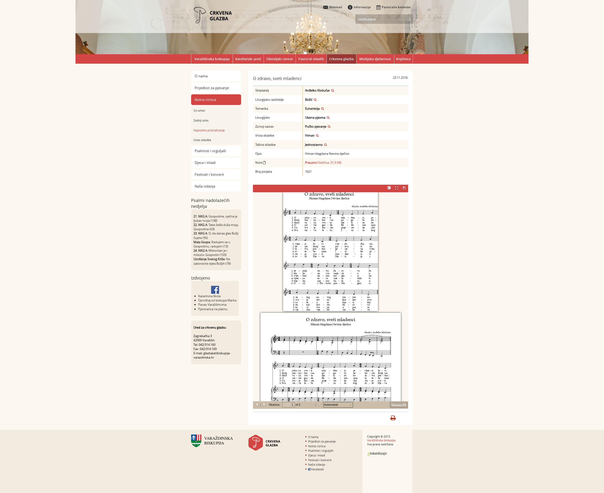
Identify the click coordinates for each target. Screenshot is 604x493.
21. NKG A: (200, 216)
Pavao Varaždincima (212, 304)
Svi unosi (199, 110)
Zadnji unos (201, 120)
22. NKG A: (200, 225)
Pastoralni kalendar (396, 7)
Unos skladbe (202, 140)
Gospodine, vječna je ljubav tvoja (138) (215, 218)
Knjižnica (403, 59)
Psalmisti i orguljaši (210, 150)
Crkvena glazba (341, 59)
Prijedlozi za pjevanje (212, 87)
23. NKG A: (200, 233)
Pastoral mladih (311, 59)
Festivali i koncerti (209, 174)
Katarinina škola (209, 296)
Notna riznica (205, 99)
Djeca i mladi (205, 162)
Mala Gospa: (202, 242)
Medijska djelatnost (375, 59)
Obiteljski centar (279, 59)
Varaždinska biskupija (212, 59)
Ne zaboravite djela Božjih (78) (212, 261)
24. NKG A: (200, 250)
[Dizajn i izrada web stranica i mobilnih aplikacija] (377, 454)
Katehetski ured (248, 59)
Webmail (335, 7)
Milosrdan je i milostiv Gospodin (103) (210, 252)
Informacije (362, 7)
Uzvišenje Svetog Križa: (209, 259)
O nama (201, 76)
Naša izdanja (205, 186)
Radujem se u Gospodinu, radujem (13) (211, 244)
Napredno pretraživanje (209, 130)
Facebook (317, 469)
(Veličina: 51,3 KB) (323, 162)
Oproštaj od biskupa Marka (217, 300)
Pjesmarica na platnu (212, 309)
